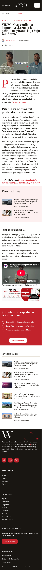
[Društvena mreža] (4, 460)
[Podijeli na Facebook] (3, 45)
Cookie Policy (6, 563)
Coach (4, 479)
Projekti (5, 508)
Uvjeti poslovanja (7, 552)
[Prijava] (37, 5)
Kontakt (5, 513)
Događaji (5, 505)
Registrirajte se (18, 340)
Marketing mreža (19, 102)
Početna (5, 13)
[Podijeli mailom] (13, 45)
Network (5, 502)
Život (4, 485)
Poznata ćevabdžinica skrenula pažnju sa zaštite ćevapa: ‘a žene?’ (21, 181)
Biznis (19, 13)
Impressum (6, 517)
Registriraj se (10, 541)
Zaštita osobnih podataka (10, 559)
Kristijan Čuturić (10, 40)
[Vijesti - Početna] (21, 5)
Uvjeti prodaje (6, 555)
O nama (5, 511)
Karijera (5, 482)
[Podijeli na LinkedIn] (6, 45)
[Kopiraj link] (10, 45)
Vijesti (4, 499)
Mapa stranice (7, 519)
